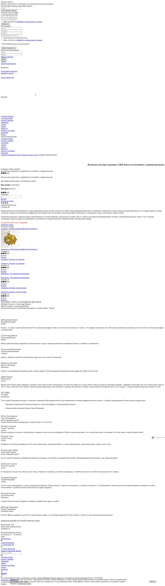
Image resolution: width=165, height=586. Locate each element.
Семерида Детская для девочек (12, 259)
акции (3, 563)
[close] (163, 437)
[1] (2, 173)
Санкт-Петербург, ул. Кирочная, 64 (7, 544)
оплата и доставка (8, 130)
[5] (8, 173)
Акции (3, 124)
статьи (3, 126)
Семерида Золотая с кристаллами (13, 288)
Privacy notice (158, 437)
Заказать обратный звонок (11, 551)
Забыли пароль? (7, 57)
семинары (5, 122)
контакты (4, 133)
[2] (3, 173)
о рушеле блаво (7, 118)
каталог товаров (7, 120)
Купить (4, 255)
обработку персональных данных (29, 22)
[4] (7, 173)
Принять (153, 582)
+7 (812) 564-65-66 (8, 549)
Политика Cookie (24, 584)
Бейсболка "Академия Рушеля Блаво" (15, 274)
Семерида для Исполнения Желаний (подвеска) (19, 229)
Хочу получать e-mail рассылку (15, 38)
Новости (4, 128)
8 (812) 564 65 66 (7, 78)
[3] (5, 173)
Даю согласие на (23, 22)
